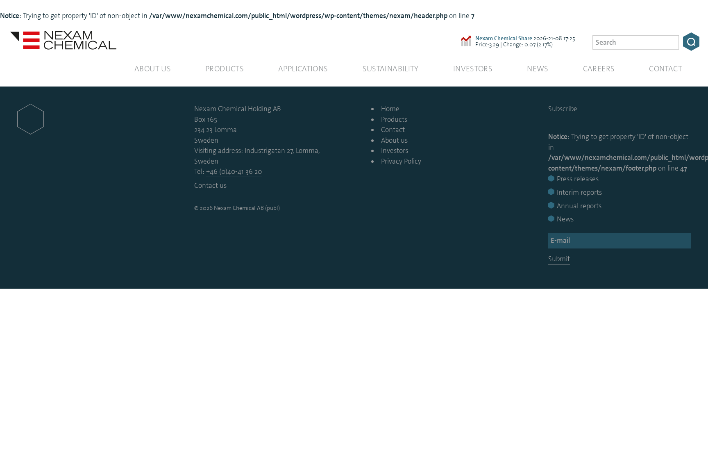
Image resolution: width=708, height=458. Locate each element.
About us (152, 69)
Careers (599, 69)
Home (390, 108)
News (538, 69)
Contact (665, 69)
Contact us (210, 185)
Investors (472, 69)
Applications (303, 69)
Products (224, 69)
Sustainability (391, 69)
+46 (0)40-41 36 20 (234, 171)
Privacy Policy (401, 161)
